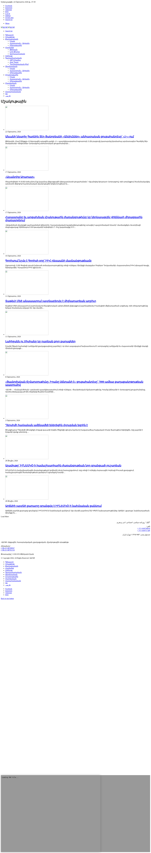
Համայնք (9, 47)
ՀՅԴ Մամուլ (15, 60)
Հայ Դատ (14, 62)
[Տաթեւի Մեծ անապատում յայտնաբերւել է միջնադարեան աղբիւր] (26, 294)
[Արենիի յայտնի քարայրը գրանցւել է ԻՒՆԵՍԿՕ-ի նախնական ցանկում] (26, 499)
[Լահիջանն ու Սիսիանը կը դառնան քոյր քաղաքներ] (26, 334)
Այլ (6, 94)
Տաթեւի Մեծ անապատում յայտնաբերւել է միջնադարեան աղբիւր (50, 301)
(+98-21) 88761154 (8, 550)
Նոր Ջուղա (15, 52)
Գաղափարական (13, 58)
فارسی (8, 96)
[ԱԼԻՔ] (8, 27)
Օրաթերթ (9, 37)
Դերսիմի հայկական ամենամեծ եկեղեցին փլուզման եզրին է (46, 425)
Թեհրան (13, 50)
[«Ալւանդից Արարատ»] (26, 170)
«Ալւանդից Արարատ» (20, 176)
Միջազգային (16, 45)
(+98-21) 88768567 (8, 548)
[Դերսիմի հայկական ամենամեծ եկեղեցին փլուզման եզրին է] (26, 418)
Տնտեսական (11, 66)
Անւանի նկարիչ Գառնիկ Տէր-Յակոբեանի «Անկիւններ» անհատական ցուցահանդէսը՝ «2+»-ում (69, 136)
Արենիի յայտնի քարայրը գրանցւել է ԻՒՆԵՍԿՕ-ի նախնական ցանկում (53, 505)
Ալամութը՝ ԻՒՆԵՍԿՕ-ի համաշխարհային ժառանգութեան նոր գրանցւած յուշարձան (63, 465)
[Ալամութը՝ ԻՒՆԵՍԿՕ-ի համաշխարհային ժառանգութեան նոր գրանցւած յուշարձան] (26, 459)
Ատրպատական (17, 54)
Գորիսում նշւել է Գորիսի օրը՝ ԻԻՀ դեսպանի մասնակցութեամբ (48, 260)
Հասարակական (13, 92)
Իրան (12, 41)
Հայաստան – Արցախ (20, 43)
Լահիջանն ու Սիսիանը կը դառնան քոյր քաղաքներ (40, 341)
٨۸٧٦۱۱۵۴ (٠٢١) (144, 530)
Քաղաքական (11, 39)
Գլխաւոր (9, 562)
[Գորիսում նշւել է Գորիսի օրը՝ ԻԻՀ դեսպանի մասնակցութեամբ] (26, 254)
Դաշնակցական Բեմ (19, 64)
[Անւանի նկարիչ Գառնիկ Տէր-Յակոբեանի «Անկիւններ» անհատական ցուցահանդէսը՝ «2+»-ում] (26, 130)
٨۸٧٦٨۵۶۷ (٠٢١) (144, 528)
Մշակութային (11, 75)
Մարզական (10, 83)
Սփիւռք (8, 56)
